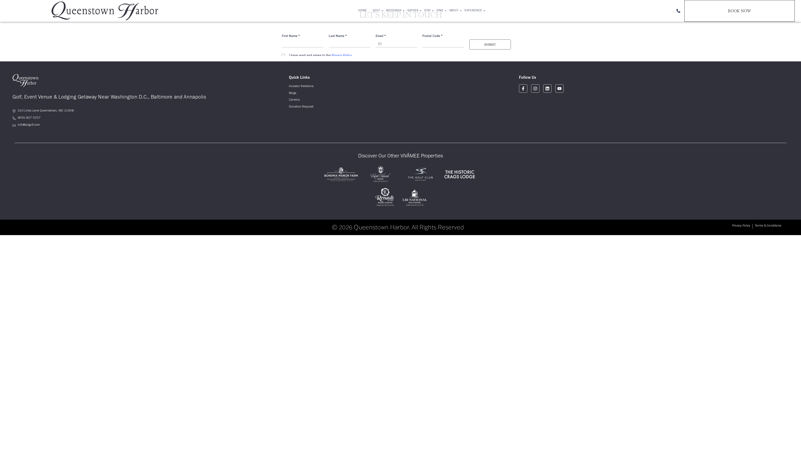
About (454, 10)
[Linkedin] (547, 88)
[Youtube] (559, 88)
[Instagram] (535, 88)
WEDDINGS (394, 10)
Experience (473, 10)
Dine (440, 10)
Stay (427, 10)
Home (362, 10)
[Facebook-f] (523, 88)
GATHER (412, 10)
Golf (376, 10)
